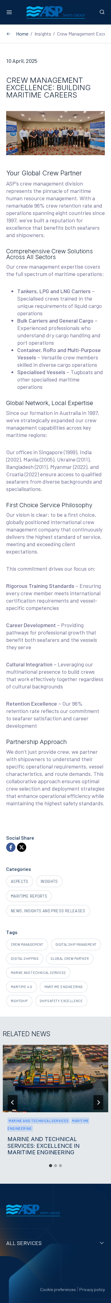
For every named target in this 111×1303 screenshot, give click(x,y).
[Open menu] (10, 12)
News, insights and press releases (48, 910)
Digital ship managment (76, 944)
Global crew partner (69, 958)
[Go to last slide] (13, 1102)
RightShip (19, 1001)
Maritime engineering (63, 987)
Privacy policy (92, 1289)
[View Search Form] (101, 12)
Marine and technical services (38, 973)
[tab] (50, 1165)
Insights (49, 881)
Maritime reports (29, 896)
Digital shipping (25, 958)
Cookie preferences (58, 1289)
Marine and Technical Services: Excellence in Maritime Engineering (43, 1145)
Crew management (27, 944)
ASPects (19, 881)
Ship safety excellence (61, 1001)
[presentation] (55, 1078)
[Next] (98, 1102)
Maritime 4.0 (21, 987)
